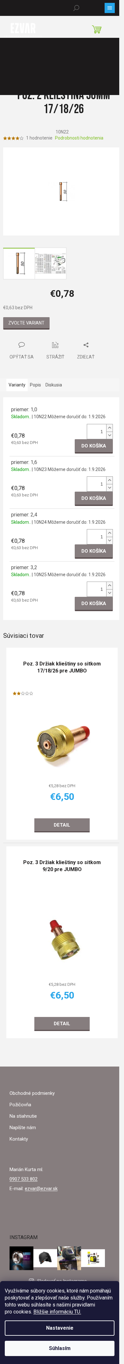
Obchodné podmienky (32, 1093)
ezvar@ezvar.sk (41, 1188)
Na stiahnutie (23, 1116)
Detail (62, 825)
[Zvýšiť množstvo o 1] (109, 428)
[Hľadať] (76, 8)
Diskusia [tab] (53, 384)
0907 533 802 (24, 1179)
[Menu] (109, 8)
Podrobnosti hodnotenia (79, 137)
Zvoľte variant (26, 322)
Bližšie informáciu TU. (57, 1312)
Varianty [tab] (17, 384)
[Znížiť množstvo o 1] (109, 435)
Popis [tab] (35, 384)
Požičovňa (20, 1105)
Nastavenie (59, 1328)
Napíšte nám (23, 1127)
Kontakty (19, 1139)
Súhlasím (60, 1348)
